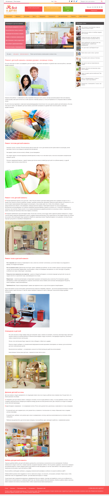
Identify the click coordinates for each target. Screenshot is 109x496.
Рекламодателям (21, 488)
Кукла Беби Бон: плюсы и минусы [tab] (14, 30)
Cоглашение (31, 488)
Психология (9, 16)
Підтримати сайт (41, 488)
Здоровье (17, 16)
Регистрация (17, 1)
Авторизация (9, 1)
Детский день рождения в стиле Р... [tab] (15, 27)
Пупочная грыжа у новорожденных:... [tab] (15, 47)
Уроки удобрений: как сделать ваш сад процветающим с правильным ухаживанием (90, 44)
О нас (6, 488)
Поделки (73, 16)
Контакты (12, 488)
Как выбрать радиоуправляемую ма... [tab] (14, 44)
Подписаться (94, 10)
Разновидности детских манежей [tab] (14, 23)
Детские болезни (63, 16)
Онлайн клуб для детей (33, 7)
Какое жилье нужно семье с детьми (90, 52)
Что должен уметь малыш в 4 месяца (90, 57)
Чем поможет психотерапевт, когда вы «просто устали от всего (90, 28)
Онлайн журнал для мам (52, 7)
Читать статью (68, 46)
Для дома (26, 16)
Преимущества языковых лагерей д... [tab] (14, 34)
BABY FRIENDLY (83, 16)
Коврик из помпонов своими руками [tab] (15, 37)
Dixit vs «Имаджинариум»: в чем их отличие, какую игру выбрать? (90, 79)
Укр (52, 1)
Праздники (42, 16)
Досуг (34, 16)
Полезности (52, 16)
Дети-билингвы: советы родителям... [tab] (15, 40)
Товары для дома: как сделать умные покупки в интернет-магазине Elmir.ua (90, 38)
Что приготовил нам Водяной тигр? (90, 47)
